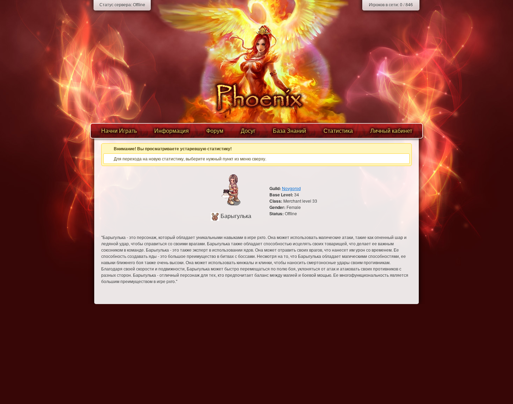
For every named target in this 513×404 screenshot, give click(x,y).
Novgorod (291, 188)
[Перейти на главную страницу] (256, 97)
